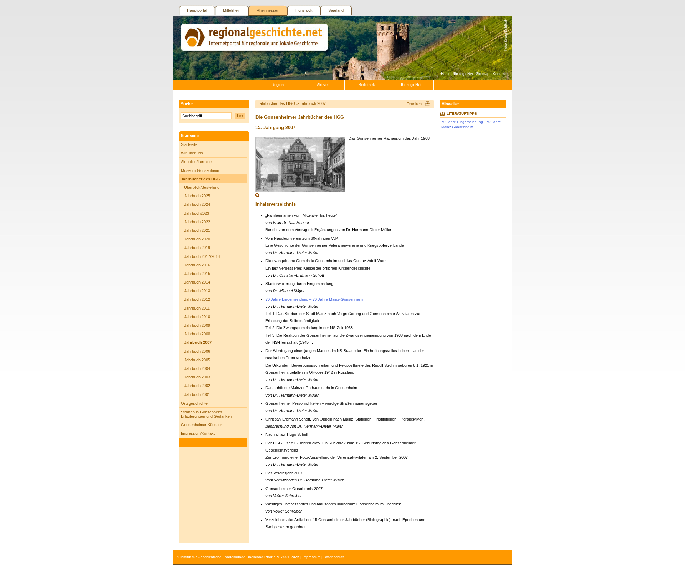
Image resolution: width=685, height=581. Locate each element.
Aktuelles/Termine (196, 161)
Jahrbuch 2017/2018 (202, 256)
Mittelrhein (231, 10)
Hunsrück (304, 10)
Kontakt (499, 74)
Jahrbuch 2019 (197, 247)
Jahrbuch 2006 (197, 351)
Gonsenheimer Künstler (201, 425)
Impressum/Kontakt (198, 433)
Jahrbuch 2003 (197, 377)
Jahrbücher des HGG (200, 179)
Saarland (336, 10)
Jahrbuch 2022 (197, 222)
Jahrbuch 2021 (197, 230)
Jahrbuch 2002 (197, 385)
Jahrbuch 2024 (197, 204)
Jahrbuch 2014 (197, 282)
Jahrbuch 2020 (197, 239)
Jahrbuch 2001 (197, 394)
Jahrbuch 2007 (198, 342)
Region (278, 84)
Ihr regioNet (463, 74)
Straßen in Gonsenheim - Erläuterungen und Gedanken (206, 414)
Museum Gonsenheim (200, 170)
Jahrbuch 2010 (197, 317)
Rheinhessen (268, 10)
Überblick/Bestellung (201, 187)
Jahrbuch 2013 (197, 291)
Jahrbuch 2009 (197, 325)
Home (446, 74)
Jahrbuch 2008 (197, 334)
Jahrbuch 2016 (197, 265)
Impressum (311, 557)
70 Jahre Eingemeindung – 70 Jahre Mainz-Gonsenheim (314, 299)
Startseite (189, 144)
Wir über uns (192, 153)
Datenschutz (334, 557)
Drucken (414, 104)
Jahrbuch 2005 (197, 360)
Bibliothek (367, 84)
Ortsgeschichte (194, 403)
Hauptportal (197, 10)
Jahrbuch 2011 (197, 308)
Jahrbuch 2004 (197, 368)
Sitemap (482, 74)
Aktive (322, 84)
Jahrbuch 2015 (197, 273)
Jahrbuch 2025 (197, 196)
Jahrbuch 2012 (197, 299)
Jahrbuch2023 (196, 213)
